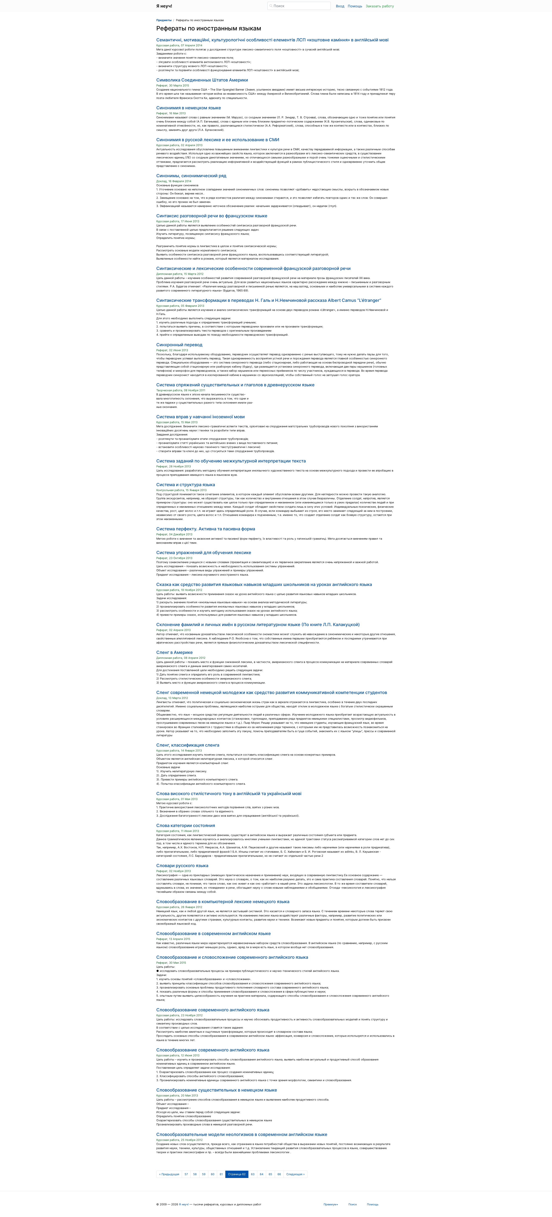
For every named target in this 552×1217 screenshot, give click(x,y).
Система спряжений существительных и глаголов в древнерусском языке (235, 384)
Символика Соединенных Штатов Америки (202, 80)
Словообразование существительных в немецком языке (216, 1090)
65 (270, 1174)
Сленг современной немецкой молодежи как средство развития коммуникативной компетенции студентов (271, 692)
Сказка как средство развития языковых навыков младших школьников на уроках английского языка (264, 584)
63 (252, 1174)
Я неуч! (184, 1204)
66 (279, 1174)
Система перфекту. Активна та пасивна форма (205, 528)
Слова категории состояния (185, 825)
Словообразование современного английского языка (212, 1009)
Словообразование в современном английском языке (213, 933)
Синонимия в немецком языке (188, 107)
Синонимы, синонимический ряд (191, 175)
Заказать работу (380, 6)
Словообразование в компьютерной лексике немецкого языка (222, 901)
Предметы (163, 20)
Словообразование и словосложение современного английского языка (232, 957)
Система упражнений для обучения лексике (203, 552)
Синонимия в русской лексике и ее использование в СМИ (217, 139)
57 (186, 1174)
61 (221, 1174)
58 (195, 1174)
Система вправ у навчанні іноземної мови (200, 416)
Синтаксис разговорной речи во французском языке (211, 215)
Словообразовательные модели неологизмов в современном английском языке (241, 1134)
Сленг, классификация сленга (187, 745)
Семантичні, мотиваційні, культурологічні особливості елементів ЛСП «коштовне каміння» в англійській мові (272, 39)
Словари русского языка (182, 865)
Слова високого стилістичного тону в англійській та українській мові (228, 793)
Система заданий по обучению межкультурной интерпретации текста (231, 461)
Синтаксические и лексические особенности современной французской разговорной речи (253, 268)
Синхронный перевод (179, 344)
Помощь (355, 6)
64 (261, 1174)
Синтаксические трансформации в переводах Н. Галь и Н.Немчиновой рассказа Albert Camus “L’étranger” (268, 300)
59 (203, 1174)
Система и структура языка (185, 484)
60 (212, 1174)
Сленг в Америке (174, 652)
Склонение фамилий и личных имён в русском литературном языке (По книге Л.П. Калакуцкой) (258, 624)
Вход (340, 6)
